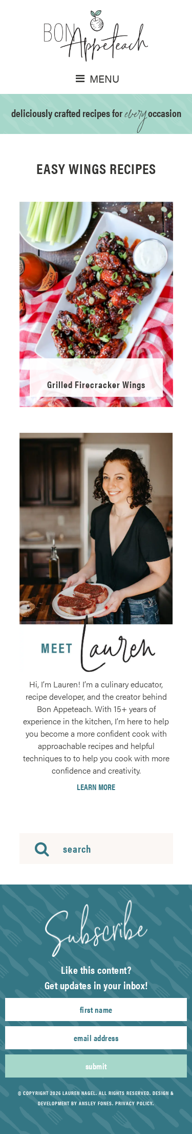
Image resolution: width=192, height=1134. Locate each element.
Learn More (96, 787)
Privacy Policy (134, 1103)
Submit (96, 1066)
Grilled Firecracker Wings (96, 384)
